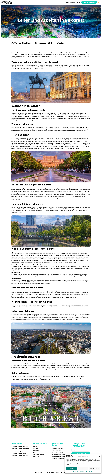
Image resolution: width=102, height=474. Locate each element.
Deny (83, 468)
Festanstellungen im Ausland (60, 456)
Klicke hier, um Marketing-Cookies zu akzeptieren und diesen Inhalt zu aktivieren (51, 405)
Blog (78, 2)
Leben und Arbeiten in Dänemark (20, 448)
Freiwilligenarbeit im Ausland (60, 454)
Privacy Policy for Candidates (86, 471)
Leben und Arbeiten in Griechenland (21, 450)
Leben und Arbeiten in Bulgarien (20, 446)
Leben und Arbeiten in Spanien (19, 457)
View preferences (94, 468)
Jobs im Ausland (70, 2)
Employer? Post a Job (89, 2)
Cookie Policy (76, 471)
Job (78, 116)
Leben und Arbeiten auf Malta (19, 451)
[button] (99, 456)
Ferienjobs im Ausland (58, 452)
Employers (36, 456)
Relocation (36, 450)
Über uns (35, 448)
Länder (35, 446)
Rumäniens (29, 53)
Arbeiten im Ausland (57, 448)
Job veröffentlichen (38, 454)
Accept (71, 468)
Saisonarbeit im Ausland (59, 458)
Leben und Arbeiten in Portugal (20, 455)
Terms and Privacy (54, 473)
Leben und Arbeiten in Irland (19, 453)
